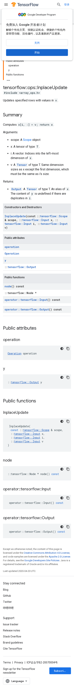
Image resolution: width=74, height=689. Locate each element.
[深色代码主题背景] (62, 349)
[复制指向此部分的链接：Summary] (26, 115)
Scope (27, 140)
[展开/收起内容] (8, 79)
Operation (12, 253)
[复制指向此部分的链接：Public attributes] (40, 328)
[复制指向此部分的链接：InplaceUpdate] (32, 413)
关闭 (37, 43)
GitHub (7, 595)
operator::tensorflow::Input (26, 300)
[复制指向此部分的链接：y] (9, 369)
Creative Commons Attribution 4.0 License (46, 552)
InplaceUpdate (15, 216)
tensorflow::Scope (54, 216)
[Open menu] (6, 4)
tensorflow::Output (22, 267)
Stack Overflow (12, 636)
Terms (7, 662)
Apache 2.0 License (59, 556)
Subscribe (60, 671)
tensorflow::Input (35, 220)
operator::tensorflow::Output (27, 309)
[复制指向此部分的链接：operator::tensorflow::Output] (58, 518)
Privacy (18, 662)
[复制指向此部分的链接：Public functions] (40, 401)
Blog (5, 589)
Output (16, 189)
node (8, 286)
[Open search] (59, 4)
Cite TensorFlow (12, 648)
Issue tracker (10, 624)
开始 (37, 52)
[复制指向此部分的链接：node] (16, 460)
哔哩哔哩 (8, 607)
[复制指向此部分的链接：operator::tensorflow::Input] (54, 489)
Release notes (11, 630)
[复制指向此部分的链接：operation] (24, 340)
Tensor (22, 165)
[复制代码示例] (68, 349)
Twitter (7, 601)
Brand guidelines (13, 642)
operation (12, 247)
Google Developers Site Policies (41, 560)
